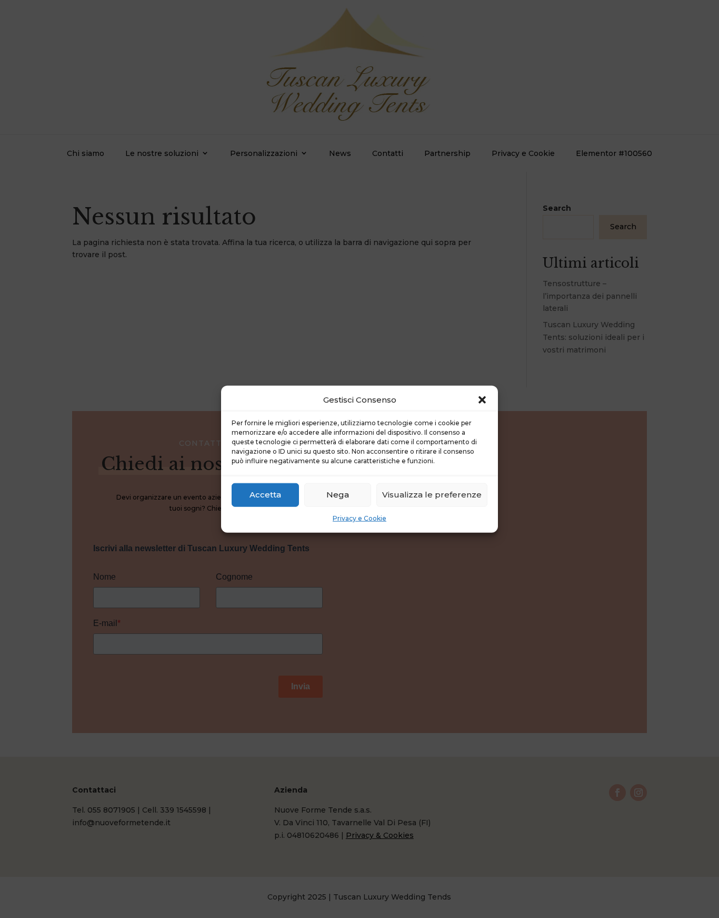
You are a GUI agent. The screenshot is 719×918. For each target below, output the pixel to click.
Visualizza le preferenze (432, 495)
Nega (337, 495)
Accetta (265, 495)
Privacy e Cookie (359, 518)
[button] (482, 400)
